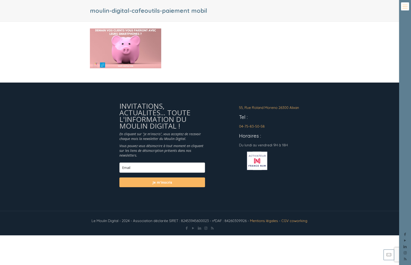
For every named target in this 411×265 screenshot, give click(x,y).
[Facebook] (405, 234)
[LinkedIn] (405, 246)
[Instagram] (405, 253)
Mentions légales (264, 221)
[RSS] (212, 228)
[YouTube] (405, 240)
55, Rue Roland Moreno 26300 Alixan (269, 107)
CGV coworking (294, 221)
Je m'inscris (162, 182)
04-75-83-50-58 (252, 126)
